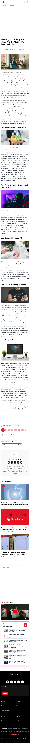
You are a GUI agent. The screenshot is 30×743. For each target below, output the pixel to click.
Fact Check (3, 718)
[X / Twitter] (12, 462)
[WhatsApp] (16, 441)
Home (2, 5)
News (6, 5)
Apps (2, 708)
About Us (18, 716)
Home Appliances (5, 710)
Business (3, 716)
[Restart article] (2, 434)
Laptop (17, 703)
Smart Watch (18, 708)
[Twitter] (11, 682)
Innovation (3, 703)
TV (16, 710)
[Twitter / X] (9, 441)
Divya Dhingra (3, 556)
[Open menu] (27, 2)
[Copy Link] (19, 441)
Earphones (18, 701)
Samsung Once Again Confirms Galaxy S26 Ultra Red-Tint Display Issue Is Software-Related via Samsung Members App (14, 553)
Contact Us (18, 718)
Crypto (2, 720)
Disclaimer (18, 720)
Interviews (3, 701)
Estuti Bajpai (3, 506)
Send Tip (4, 693)
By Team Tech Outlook (11, 48)
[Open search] (24, 2)
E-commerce (3, 705)
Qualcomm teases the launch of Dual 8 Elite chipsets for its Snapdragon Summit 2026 (14, 528)
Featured (3, 723)
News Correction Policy (6, 738)
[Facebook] (6, 441)
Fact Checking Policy (17, 738)
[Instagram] (15, 462)
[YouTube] (21, 462)
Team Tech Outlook (15, 460)
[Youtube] (18, 682)
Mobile (17, 705)
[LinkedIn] (13, 441)
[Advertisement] (15, 22)
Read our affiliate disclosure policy (15, 734)
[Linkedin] (22, 682)
